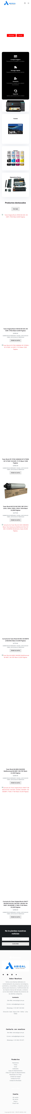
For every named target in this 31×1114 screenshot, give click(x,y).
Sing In (15, 1101)
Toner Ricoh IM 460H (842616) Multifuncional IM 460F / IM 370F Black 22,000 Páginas (15, 771)
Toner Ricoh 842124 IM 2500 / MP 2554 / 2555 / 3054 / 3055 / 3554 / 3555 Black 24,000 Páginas (15, 508)
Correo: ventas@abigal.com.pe (15, 1004)
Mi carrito (15, 1099)
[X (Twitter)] (7, 974)
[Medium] (16, 974)
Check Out (15, 1103)
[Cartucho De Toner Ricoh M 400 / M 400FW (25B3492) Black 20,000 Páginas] (15, 580)
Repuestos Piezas (15, 177)
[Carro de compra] (25, 3)
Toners (15, 118)
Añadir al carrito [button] (15, 340)
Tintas (15, 151)
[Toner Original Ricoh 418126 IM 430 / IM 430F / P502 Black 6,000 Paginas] (15, 270)
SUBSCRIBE (15, 944)
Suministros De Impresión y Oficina (11, 335)
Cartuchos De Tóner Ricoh (17, 337)
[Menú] (28, 3)
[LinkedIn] (12, 974)
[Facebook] (3, 974)
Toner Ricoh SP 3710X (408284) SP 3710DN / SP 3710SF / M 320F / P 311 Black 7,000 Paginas (15, 461)
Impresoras (15, 105)
